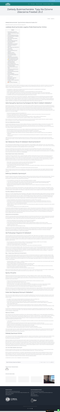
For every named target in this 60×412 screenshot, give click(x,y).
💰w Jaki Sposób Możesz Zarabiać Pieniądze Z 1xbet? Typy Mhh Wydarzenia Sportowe (13, 60)
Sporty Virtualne (10, 49)
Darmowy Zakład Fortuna (12, 63)
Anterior (49, 18)
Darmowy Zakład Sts (11, 73)
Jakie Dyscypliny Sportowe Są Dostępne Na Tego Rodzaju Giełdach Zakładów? (13, 32)
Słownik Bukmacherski (11, 62)
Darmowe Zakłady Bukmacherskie (13, 35)
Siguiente (52, 18)
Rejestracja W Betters (11, 52)
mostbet (16, 111)
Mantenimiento (9, 357)
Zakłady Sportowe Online (11, 53)
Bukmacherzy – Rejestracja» (12, 77)
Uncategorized (19, 357)
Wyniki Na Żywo (10, 76)
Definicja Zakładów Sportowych (12, 40)
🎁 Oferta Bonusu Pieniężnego (12, 82)
